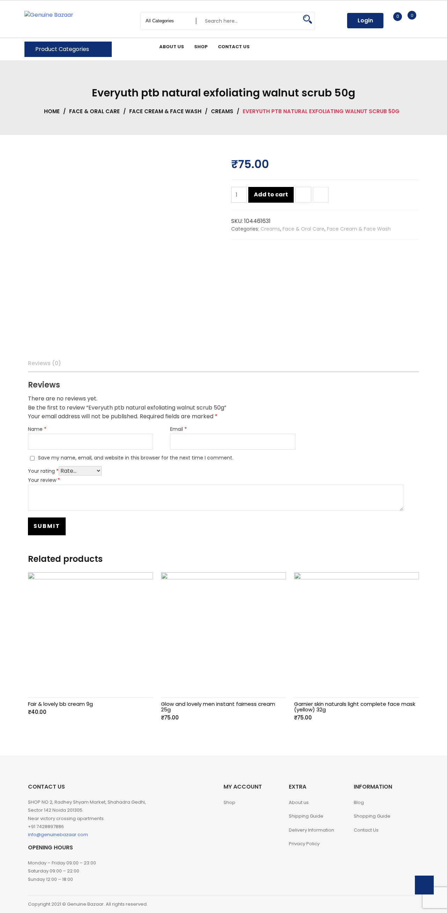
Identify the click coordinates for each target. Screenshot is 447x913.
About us (299, 802)
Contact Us (366, 830)
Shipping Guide (306, 816)
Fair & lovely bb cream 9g (60, 704)
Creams (222, 111)
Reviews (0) (44, 363)
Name (37, 429)
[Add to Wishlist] (303, 195)
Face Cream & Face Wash (165, 111)
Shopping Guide (372, 816)
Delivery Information (311, 830)
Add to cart (271, 194)
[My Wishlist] (390, 20)
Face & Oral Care (94, 111)
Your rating (43, 471)
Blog (359, 802)
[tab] (44, 363)
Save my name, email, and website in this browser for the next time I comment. (135, 457)
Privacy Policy (304, 843)
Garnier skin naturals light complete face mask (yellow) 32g (354, 706)
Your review (44, 480)
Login (365, 20)
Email (178, 429)
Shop (229, 802)
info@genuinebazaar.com (58, 834)
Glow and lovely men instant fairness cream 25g (218, 706)
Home (52, 111)
